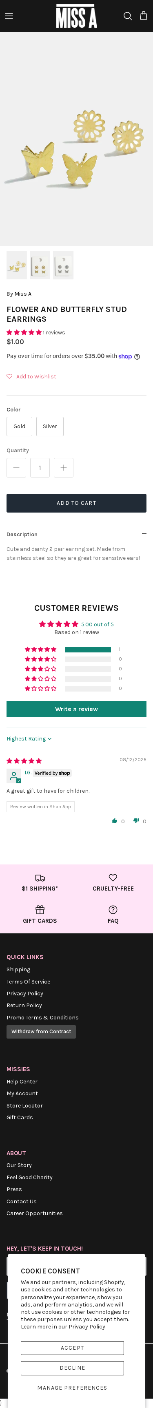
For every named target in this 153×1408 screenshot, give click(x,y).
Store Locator (25, 1105)
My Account (22, 1093)
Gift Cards (20, 1117)
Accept (72, 1347)
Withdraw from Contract (41, 1031)
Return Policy (24, 1005)
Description (22, 534)
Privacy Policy (87, 1326)
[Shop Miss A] (76, 16)
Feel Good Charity (30, 1177)
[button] (25, 332)
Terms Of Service (28, 981)
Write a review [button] (76, 709)
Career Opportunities (35, 1213)
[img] (24, 761)
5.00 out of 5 (97, 624)
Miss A (22, 293)
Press (14, 1189)
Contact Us (22, 1201)
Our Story (19, 1165)
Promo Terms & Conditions (43, 1017)
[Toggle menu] (9, 16)
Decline (73, 1367)
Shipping (18, 969)
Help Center (22, 1081)
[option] (76, 139)
